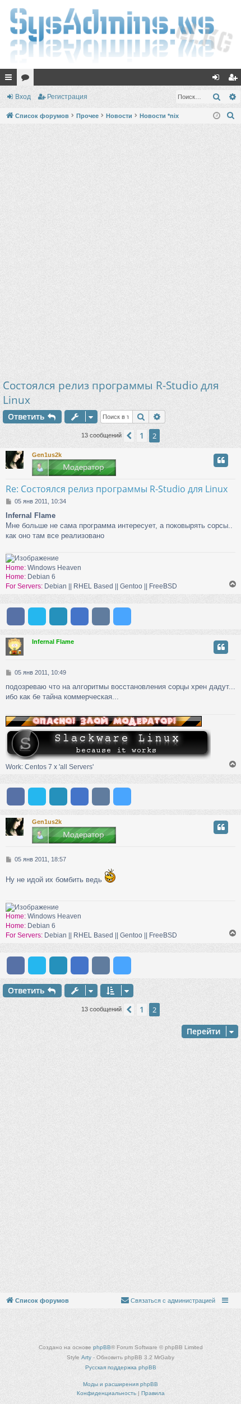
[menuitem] (231, 116)
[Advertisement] (120, 252)
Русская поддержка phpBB (120, 1367)
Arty (86, 1357)
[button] (129, 435)
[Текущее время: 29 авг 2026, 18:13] (216, 116)
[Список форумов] (120, 34)
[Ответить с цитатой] (221, 460)
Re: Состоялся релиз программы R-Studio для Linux (117, 488)
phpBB (102, 1347)
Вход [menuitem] (218, 79)
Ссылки (10, 79)
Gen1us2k (47, 454)
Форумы (27, 79)
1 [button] (142, 435)
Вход (23, 97)
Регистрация (67, 97)
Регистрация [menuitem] (235, 79)
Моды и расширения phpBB (120, 1384)
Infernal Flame (53, 641)
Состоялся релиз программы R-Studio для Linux (111, 393)
